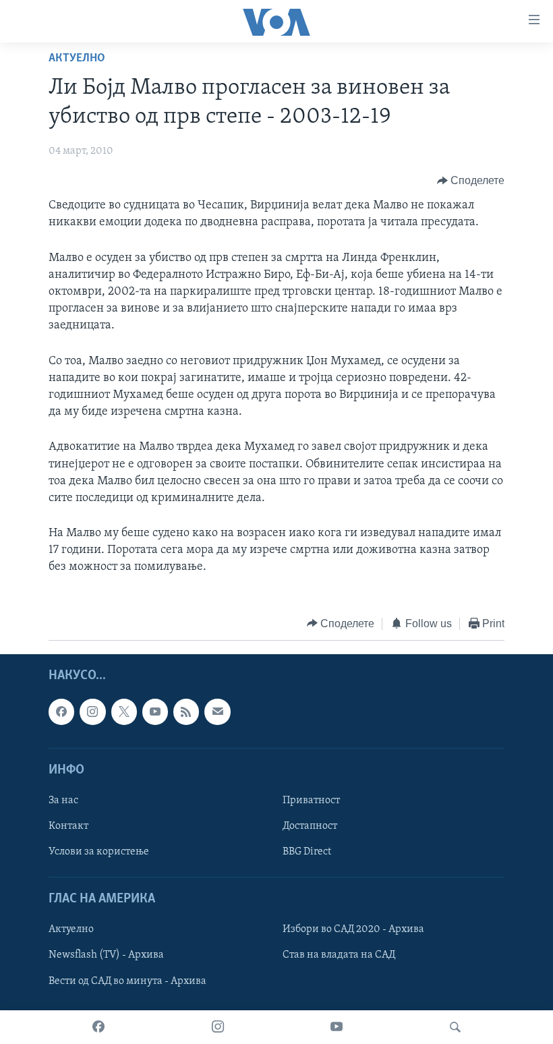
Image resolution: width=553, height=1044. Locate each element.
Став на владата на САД (339, 955)
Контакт (68, 826)
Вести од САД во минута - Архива (127, 981)
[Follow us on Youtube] (155, 712)
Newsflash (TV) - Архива (106, 955)
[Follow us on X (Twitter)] (124, 712)
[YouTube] (336, 1027)
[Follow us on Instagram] (92, 712)
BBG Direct (307, 851)
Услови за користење (99, 851)
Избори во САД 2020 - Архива (353, 930)
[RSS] (186, 712)
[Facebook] (98, 1027)
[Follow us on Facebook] (61, 712)
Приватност (311, 800)
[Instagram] (218, 1027)
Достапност (310, 826)
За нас (63, 800)
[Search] (455, 1027)
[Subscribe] (217, 712)
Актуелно (77, 59)
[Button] (471, 181)
